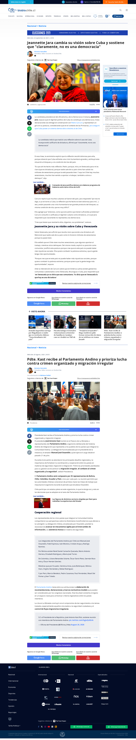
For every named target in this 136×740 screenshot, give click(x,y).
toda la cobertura (110, 33)
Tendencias (57, 16)
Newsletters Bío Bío (71, 2)
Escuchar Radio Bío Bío (115, 2)
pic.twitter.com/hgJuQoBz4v (81, 620)
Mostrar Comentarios (63, 291)
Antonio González (40, 51)
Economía (40, 16)
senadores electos (68, 33)
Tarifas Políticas (13, 726)
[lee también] (42, 189)
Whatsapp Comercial (82, 727)
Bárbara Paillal (45, 375)
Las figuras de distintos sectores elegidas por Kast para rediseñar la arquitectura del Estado (74, 500)
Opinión (65, 16)
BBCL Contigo (86, 16)
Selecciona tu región (18, 2)
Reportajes (12, 712)
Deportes (48, 16)
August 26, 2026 (77, 625)
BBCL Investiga (75, 16)
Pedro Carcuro (77, 123)
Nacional (20, 16)
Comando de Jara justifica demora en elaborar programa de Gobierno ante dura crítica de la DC (76, 186)
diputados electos (89, 33)
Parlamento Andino (44, 587)
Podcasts (11, 16)
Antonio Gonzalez (40, 368)
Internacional (29, 16)
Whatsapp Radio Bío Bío (118, 727)
